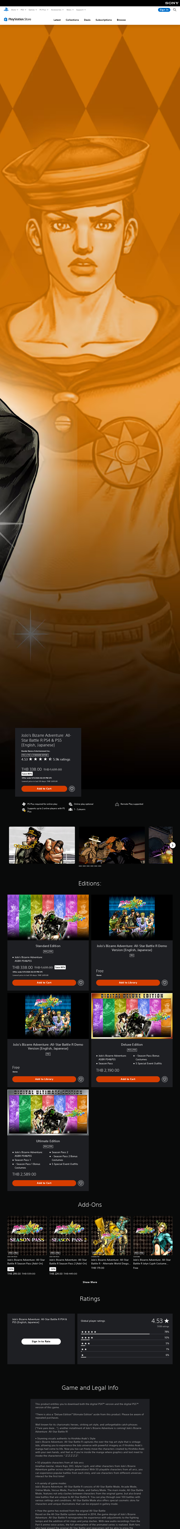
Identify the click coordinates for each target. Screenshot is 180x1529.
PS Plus (42, 9)
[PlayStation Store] (18, 19)
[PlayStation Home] (6, 9)
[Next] (173, 845)
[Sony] (172, 5)
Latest (57, 19)
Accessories (56, 9)
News (69, 9)
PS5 (22, 9)
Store (13, 9)
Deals (87, 19)
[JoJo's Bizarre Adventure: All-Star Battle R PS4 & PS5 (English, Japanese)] (42, 845)
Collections (72, 19)
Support (79, 9)
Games (31, 9)
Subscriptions (104, 19)
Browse (121, 19)
